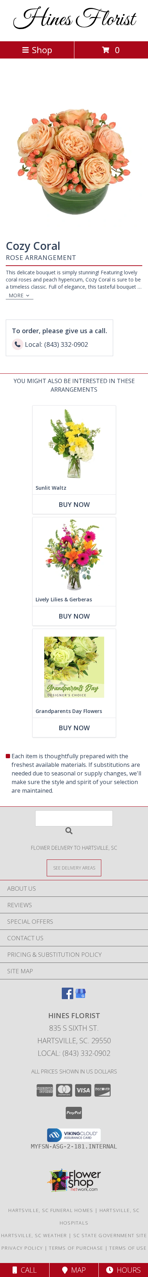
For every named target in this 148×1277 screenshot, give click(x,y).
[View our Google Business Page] (80, 997)
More (16, 295)
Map (77, 1270)
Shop (42, 50)
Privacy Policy (22, 1248)
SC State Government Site (110, 1235)
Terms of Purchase (76, 1248)
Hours (127, 1270)
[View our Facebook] (67, 997)
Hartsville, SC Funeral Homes (50, 1210)
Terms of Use (128, 1248)
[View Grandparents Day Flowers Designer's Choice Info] (74, 667)
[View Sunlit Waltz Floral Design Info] (74, 443)
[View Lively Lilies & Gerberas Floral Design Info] (74, 555)
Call (27, 1270)
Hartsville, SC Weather (34, 1235)
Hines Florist (74, 19)
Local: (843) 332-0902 (74, 1053)
